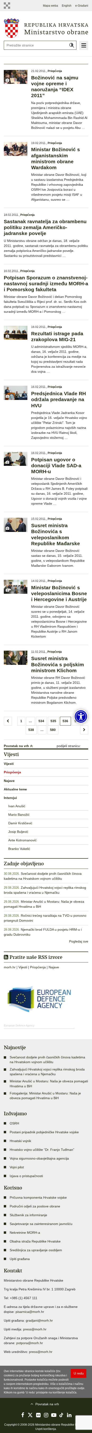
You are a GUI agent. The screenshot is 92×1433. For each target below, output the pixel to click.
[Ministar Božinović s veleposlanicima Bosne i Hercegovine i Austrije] (15, 587)
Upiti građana (20, 1259)
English (66, 5)
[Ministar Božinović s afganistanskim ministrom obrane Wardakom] (15, 149)
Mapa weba (50, 5)
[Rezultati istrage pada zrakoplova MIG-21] (15, 333)
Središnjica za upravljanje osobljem (36, 1250)
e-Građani (81, 5)
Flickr (38, 1415)
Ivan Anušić (16, 806)
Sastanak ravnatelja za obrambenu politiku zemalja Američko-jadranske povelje (45, 227)
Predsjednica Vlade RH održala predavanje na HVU (58, 399)
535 (53, 721)
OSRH (14, 1123)
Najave (9, 781)
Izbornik (83, 45)
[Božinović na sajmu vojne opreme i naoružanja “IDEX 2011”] (15, 77)
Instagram (46, 1415)
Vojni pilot (17, 1167)
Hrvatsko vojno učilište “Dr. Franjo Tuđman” (42, 1150)
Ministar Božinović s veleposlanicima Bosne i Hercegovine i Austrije (59, 593)
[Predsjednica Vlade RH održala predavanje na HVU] (15, 393)
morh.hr (10, 967)
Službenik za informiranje (28, 1215)
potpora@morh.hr (29, 1343)
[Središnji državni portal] (8, 5)
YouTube (54, 1415)
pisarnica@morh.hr (30, 1312)
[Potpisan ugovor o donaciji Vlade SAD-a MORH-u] (15, 459)
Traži (71, 45)
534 (41, 721)
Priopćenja (55, 71)
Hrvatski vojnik (20, 1141)
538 (31, 730)
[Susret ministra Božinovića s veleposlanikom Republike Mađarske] (15, 525)
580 (53, 730)
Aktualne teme (15, 789)
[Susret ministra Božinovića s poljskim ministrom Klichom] (15, 658)
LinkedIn (69, 1415)
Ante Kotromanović (22, 840)
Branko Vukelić (19, 849)
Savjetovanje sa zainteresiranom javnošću (41, 1224)
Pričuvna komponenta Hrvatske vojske (38, 1197)
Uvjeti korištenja (45, 1429)
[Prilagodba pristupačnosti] (81, 716)
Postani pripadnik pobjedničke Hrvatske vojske (44, 1132)
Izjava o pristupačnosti (26, 1176)
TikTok (61, 1415)
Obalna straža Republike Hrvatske (35, 1241)
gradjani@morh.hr (39, 1320)
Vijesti (9, 764)
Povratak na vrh (17, 746)
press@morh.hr (34, 1329)
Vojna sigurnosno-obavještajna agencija (39, 1158)
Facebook (22, 1415)
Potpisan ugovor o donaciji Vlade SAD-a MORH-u (56, 465)
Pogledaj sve (78, 941)
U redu (79, 1373)
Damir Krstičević (20, 823)
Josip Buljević (18, 832)
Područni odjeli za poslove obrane (35, 1206)
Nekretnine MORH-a (25, 1232)
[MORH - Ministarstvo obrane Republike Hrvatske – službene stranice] (46, 28)
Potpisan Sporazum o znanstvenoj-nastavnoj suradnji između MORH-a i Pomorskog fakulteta (46, 283)
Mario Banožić (18, 814)
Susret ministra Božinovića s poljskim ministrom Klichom (57, 664)
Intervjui (10, 798)
